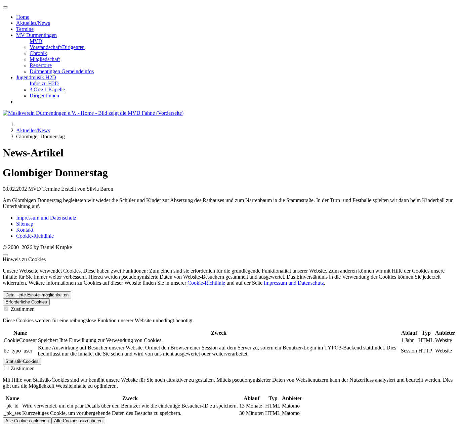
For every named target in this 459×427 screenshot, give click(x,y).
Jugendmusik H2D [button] (36, 77)
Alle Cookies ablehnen (27, 420)
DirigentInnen (44, 95)
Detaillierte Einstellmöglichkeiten (37, 294)
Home (22, 17)
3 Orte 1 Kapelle (47, 89)
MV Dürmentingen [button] (36, 35)
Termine (25, 29)
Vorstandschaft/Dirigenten (57, 47)
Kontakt (24, 230)
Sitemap (24, 224)
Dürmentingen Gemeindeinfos (62, 71)
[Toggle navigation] (5, 7)
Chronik (38, 53)
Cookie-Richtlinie (35, 236)
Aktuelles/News (33, 23)
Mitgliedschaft (45, 59)
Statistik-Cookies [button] (22, 361)
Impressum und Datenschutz (46, 218)
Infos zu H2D (44, 83)
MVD (36, 41)
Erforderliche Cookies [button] (26, 301)
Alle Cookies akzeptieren (78, 420)
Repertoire (41, 65)
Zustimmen (22, 309)
